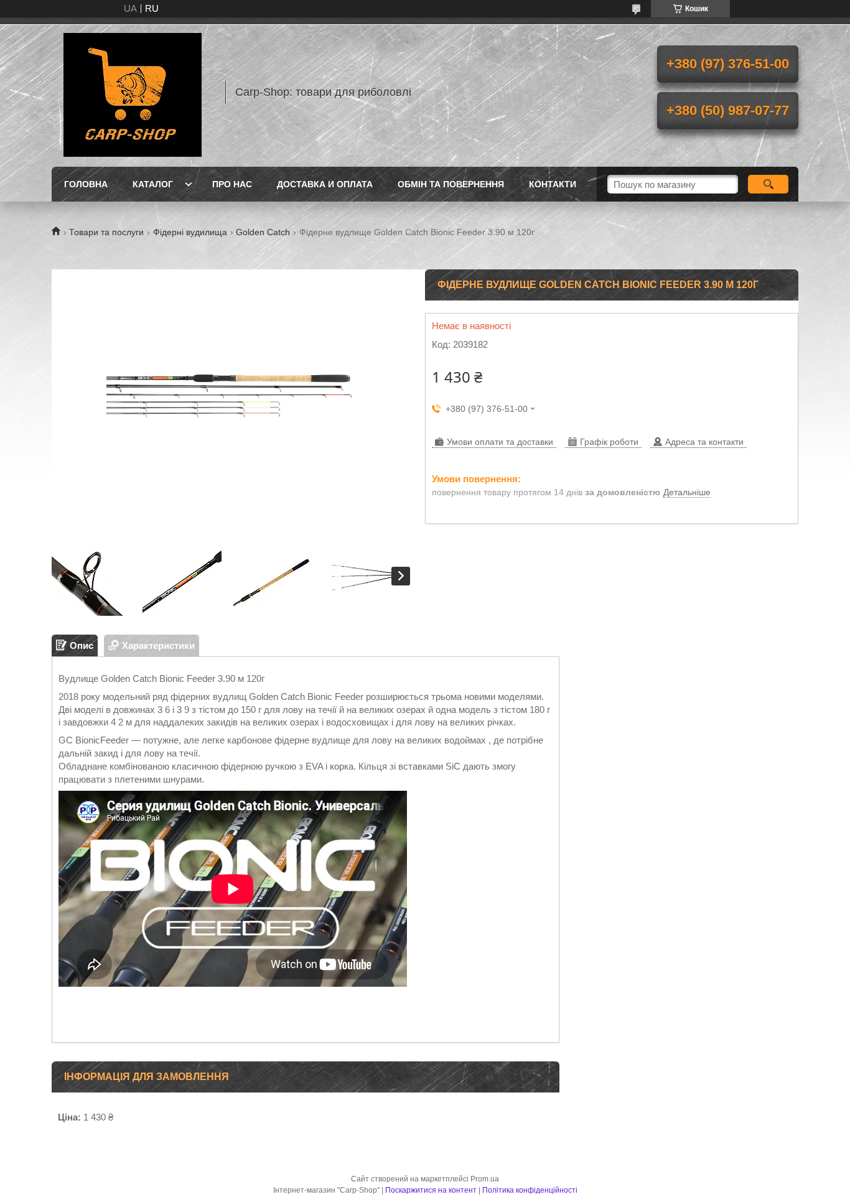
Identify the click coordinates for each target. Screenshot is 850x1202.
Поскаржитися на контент (431, 1190)
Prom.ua (484, 1179)
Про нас (232, 184)
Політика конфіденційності (529, 1190)
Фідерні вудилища (190, 232)
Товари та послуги (106, 232)
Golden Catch (263, 232)
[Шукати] (768, 184)
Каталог (153, 184)
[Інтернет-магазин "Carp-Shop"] (132, 92)
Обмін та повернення (451, 184)
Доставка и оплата (325, 184)
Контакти (552, 184)
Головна (86, 184)
